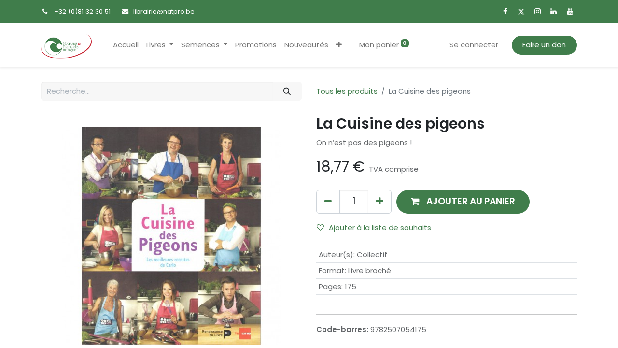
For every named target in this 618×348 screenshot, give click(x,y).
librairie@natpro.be (164, 11)
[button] (339, 45)
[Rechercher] (287, 91)
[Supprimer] (328, 202)
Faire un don (544, 45)
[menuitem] (125, 45)
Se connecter (473, 45)
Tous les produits (347, 91)
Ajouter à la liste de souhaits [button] (380, 227)
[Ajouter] (380, 202)
